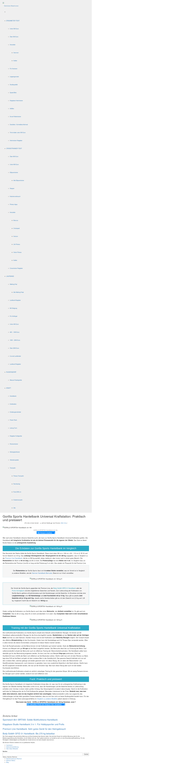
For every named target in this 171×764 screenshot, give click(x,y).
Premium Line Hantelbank (13, 558)
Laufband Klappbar (15, 300)
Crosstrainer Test (14, 148)
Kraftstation (13, 404)
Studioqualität (14, 84)
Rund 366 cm (17, 492)
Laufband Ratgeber (15, 364)
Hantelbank (13, 396)
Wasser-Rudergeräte (16, 380)
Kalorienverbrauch (15, 196)
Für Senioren (13, 68)
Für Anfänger (13, 316)
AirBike (12, 108)
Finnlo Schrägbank (18, 590)
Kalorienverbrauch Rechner (14, 759)
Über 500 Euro (14, 37)
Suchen (5, 751)
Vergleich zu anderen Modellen (47, 699)
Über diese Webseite (12, 749)
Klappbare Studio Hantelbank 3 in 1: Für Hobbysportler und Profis (33, 724)
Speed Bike (13, 92)
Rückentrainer (14, 444)
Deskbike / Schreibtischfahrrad (19, 124)
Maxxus (15, 220)
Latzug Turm (13, 428)
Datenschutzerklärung (12, 747)
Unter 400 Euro (14, 324)
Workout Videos (10, 760)
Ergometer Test (13, 21)
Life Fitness (16, 244)
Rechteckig (16, 484)
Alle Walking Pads (18, 292)
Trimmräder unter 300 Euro (17, 132)
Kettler (15, 60)
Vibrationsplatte (14, 460)
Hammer (16, 53)
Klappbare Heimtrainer (16, 100)
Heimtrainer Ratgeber (16, 140)
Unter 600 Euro (14, 164)
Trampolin (12, 468)
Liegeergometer (14, 76)
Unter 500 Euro (14, 29)
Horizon (15, 236)
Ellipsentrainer (14, 172)
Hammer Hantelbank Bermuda (42, 573)
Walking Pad (13, 284)
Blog (7, 762)
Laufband (10, 276)
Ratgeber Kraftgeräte (16, 436)
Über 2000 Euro (14, 348)
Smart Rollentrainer (15, 116)
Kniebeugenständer (15, 412)
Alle (14, 508)
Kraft (8, 388)
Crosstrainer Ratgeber (16, 268)
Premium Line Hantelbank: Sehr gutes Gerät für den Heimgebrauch (34, 728)
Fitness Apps (13, 204)
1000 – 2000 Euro (15, 340)
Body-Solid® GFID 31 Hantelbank (64, 588)
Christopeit (16, 228)
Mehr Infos (63, 523)
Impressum (9, 745)
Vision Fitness (17, 252)
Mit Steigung (13, 308)
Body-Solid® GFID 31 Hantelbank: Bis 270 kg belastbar (29, 733)
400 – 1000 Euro (14, 332)
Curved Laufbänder (15, 356)
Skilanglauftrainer (15, 452)
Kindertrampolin (17, 500)
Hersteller (12, 45)
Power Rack (13, 420)
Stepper (12, 188)
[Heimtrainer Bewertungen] (11, 4)
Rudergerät (11, 372)
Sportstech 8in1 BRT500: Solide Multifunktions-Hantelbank (30, 719)
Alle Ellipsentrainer (18, 180)
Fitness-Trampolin (18, 476)
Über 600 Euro (14, 156)
